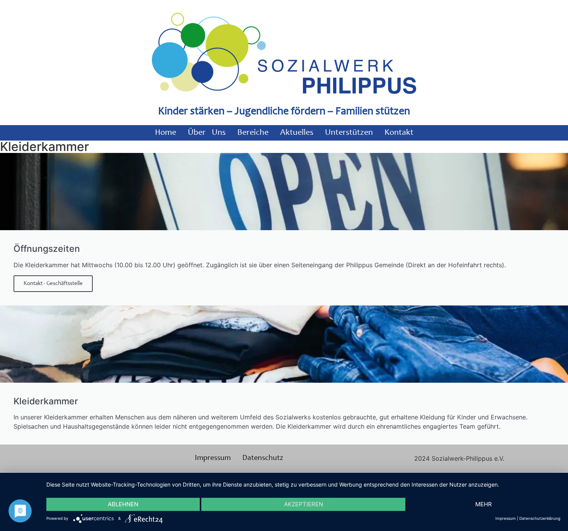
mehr (483, 504)
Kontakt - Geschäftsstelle (53, 284)
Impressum (213, 458)
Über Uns (207, 133)
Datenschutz (262, 458)
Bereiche (253, 133)
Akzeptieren (303, 504)
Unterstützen (349, 133)
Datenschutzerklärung (539, 518)
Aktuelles (296, 133)
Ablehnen (123, 504)
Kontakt (398, 133)
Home (165, 133)
